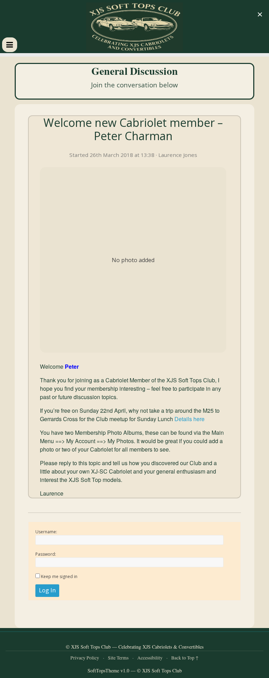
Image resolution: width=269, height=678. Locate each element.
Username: (46, 532)
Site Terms (118, 658)
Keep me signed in (59, 576)
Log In (47, 590)
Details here (189, 419)
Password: (45, 554)
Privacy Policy (84, 658)
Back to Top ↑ (185, 658)
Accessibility (150, 658)
